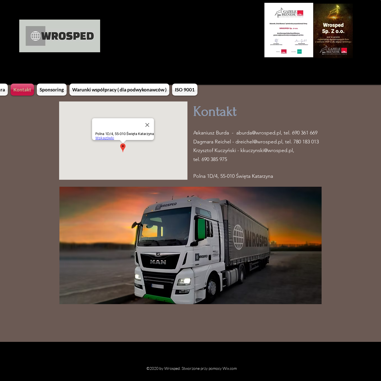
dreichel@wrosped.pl (258, 142)
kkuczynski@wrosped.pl (266, 150)
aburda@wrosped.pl (258, 133)
